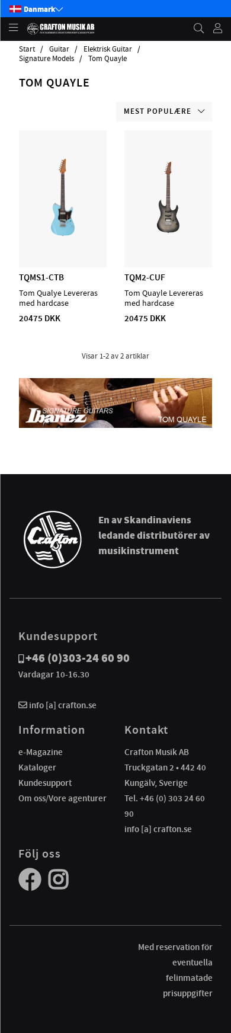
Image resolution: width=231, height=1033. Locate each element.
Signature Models (46, 58)
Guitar (59, 49)
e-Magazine (40, 752)
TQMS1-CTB (41, 277)
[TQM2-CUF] (168, 233)
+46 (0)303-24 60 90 (77, 658)
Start (27, 49)
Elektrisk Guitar (108, 49)
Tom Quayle (107, 58)
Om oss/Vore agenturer (62, 798)
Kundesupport (45, 783)
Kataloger (37, 767)
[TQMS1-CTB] (63, 233)
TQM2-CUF (144, 277)
